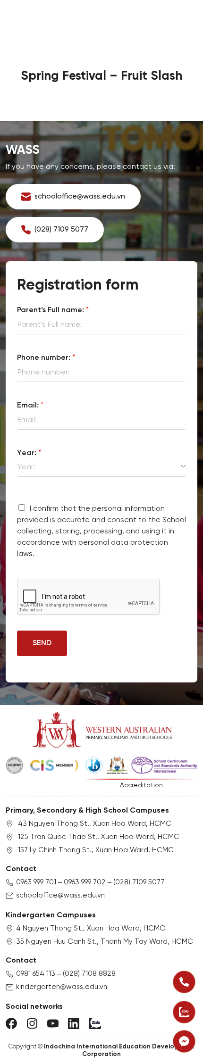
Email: (30, 405)
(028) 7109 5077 (138, 882)
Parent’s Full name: (53, 310)
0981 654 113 (35, 974)
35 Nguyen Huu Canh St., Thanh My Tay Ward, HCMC (104, 942)
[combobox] (101, 467)
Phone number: (46, 358)
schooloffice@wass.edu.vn (60, 895)
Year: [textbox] (26, 467)
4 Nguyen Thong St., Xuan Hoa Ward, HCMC (90, 928)
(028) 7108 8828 (89, 974)
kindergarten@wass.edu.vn (61, 987)
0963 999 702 (85, 882)
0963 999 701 (36, 882)
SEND (42, 643)
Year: (29, 453)
